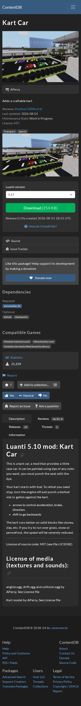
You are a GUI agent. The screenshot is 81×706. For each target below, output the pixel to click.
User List (39, 677)
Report (11, 375)
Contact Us (67, 653)
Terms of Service (64, 677)
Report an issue (19, 406)
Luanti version (15, 187)
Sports (22, 131)
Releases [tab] (18, 427)
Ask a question (48, 406)
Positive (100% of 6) (28, 109)
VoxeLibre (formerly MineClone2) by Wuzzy (27, 346)
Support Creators (14, 681)
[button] (8, 155)
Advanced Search (14, 677)
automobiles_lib (12, 305)
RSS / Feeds (10, 662)
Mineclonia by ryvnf (43, 341)
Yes (11, 395)
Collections (40, 686)
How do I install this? (42, 226)
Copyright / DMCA (66, 686)
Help (5, 648)
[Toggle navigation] (73, 7)
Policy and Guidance (16, 653)
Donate (64, 658)
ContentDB (12, 7)
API (4, 658)
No (44, 395)
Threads (38, 681)
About (63, 648)
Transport (9, 131)
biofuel (7, 316)
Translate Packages (15, 686)
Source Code (67, 662)
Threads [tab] (50, 427)
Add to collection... (36, 385)
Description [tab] (17, 418)
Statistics (16, 357)
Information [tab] (17, 435)
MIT (16, 123)
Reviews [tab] (50, 418)
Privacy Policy (62, 681)
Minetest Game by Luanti (17, 341)
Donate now (43, 278)
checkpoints (21, 316)
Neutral (28, 395)
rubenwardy (59, 628)
